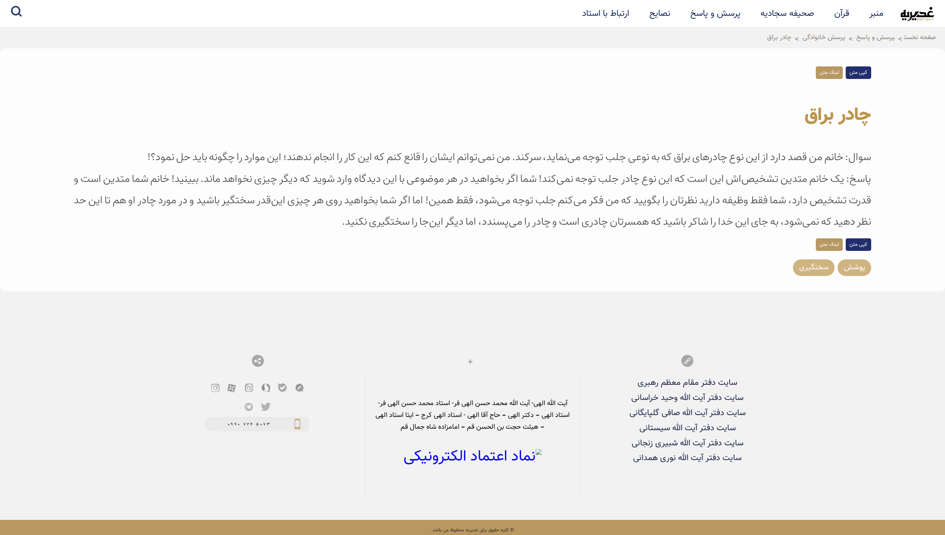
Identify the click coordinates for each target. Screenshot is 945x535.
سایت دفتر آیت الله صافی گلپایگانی (687, 413)
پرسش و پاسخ (875, 37)
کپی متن (858, 73)
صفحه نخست (920, 37)
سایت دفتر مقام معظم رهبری (687, 382)
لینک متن (829, 73)
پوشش (854, 267)
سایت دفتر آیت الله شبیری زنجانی (687, 443)
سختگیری (814, 267)
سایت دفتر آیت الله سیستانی (687, 428)
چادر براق (779, 37)
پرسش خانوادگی (824, 37)
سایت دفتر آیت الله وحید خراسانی (687, 397)
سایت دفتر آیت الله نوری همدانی (687, 458)
